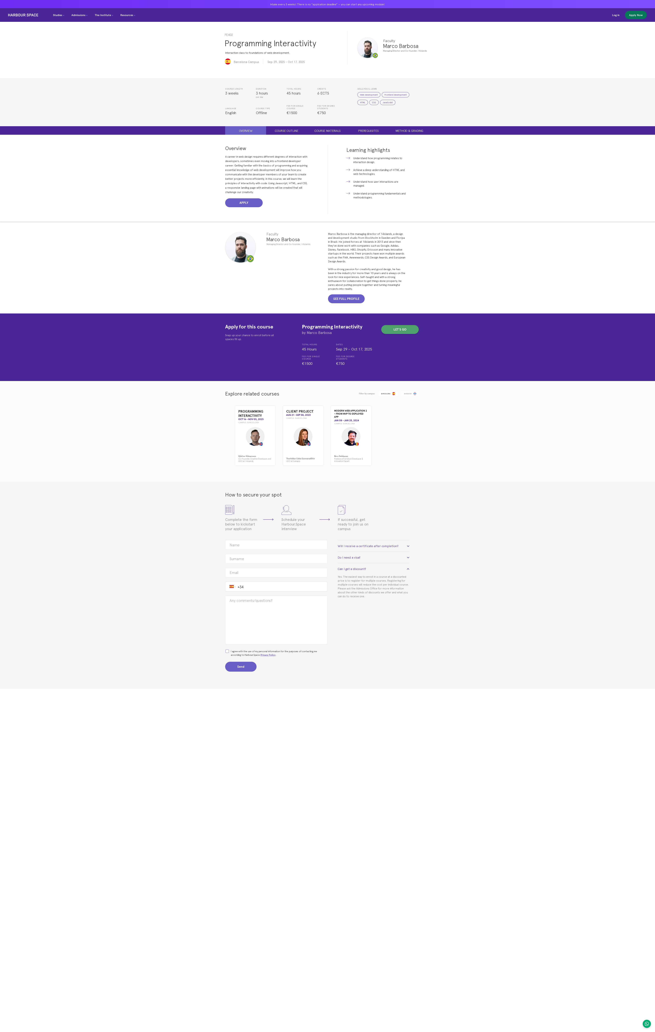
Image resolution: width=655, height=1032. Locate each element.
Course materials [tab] (327, 130)
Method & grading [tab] (409, 130)
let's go (400, 329)
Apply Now (636, 15)
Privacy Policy (267, 654)
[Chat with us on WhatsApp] (647, 1024)
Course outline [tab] (286, 130)
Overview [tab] (245, 130)
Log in (616, 15)
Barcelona (385, 393)
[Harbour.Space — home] (23, 15)
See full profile (346, 298)
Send (240, 666)
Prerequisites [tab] (368, 130)
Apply (243, 202)
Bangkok (408, 393)
